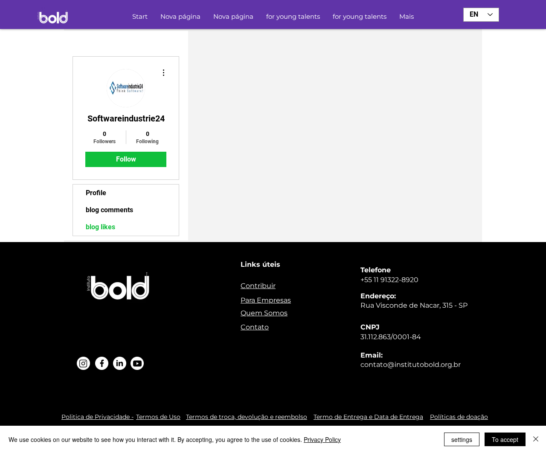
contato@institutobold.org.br (410, 365)
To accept (505, 439)
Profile (96, 193)
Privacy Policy (322, 439)
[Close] (536, 439)
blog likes (100, 227)
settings (461, 439)
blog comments (109, 210)
